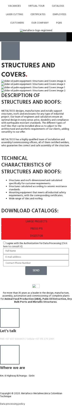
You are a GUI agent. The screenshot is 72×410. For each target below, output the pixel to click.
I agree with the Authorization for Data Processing (35, 244)
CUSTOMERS (17, 23)
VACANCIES (14, 6)
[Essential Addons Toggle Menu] (69, 36)
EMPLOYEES (59, 14)
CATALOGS (58, 6)
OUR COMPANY (40, 23)
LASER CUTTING (14, 14)
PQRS (59, 23)
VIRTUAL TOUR (36, 6)
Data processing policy (12, 404)
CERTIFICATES (37, 14)
